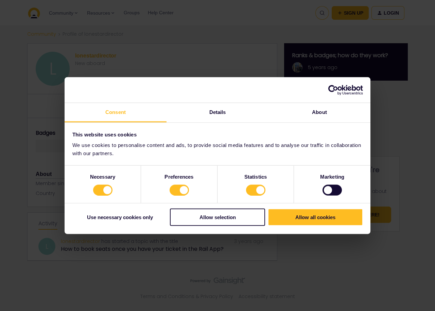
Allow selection (217, 217)
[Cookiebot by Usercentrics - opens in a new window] (333, 90)
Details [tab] (217, 112)
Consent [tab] (115, 112)
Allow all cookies (315, 217)
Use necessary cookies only (120, 217)
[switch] (179, 189)
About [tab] (319, 112)
